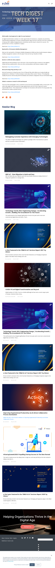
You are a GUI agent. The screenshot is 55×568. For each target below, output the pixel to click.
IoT (3, 18)
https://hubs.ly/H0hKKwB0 (14, 92)
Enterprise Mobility (24, 18)
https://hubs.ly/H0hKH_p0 (14, 67)
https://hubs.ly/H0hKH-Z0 (14, 46)
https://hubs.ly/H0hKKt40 (13, 57)
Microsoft (9, 18)
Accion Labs (10, 540)
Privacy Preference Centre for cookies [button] (21, 564)
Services (7, 538)
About (3, 538)
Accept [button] (32, 564)
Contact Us (27, 527)
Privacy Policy (10, 561)
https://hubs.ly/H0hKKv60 (14, 78)
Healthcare (4, 540)
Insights (15, 538)
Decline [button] (38, 564)
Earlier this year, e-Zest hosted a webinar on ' (13, 417)
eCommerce (38, 18)
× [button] (51, 555)
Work (11, 538)
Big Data (16, 18)
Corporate (4, 15)
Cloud (32, 18)
